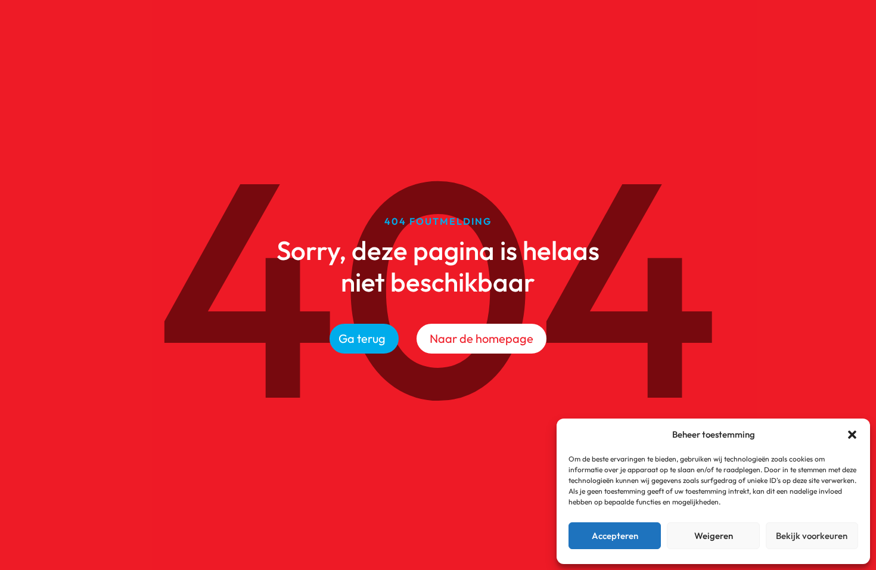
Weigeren (713, 535)
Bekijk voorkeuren (811, 535)
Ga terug (362, 338)
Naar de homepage (481, 338)
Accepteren (615, 535)
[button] (852, 435)
